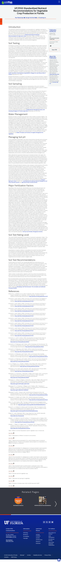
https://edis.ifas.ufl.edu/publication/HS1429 (20, 428)
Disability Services (37, 555)
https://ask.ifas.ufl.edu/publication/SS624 (19, 361)
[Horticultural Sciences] (18, 500)
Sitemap (22, 555)
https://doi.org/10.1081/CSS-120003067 (19, 390)
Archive (29, 555)
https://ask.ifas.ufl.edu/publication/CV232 (24, 330)
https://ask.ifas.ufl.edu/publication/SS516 (19, 342)
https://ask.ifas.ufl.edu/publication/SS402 (38, 395)
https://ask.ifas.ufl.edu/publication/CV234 (24, 321)
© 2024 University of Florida (10, 555)
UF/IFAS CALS (39, 539)
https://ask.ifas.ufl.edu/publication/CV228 (24, 301)
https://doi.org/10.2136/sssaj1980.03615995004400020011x (32, 404)
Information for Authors (52, 533)
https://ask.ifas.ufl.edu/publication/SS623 (24, 351)
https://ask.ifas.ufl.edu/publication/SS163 (38, 399)
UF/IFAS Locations (38, 535)
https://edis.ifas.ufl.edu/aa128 (17, 416)
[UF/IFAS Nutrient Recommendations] (43, 500)
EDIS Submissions (51, 536)
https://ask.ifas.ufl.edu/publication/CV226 (24, 311)
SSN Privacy (14, 557)
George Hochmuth (30, 17)
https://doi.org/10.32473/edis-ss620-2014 (19, 383)
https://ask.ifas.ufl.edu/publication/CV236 (24, 335)
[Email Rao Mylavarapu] (24, 17)
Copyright (25, 538)
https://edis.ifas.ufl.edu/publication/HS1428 (24, 422)
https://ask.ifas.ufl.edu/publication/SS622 (34, 346)
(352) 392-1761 (9, 541)
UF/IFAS (38, 537)
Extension (38, 543)
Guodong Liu (42, 17)
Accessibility (26, 536)
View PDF (54, 50)
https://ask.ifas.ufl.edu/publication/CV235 (24, 325)
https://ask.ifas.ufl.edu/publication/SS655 (24, 371)
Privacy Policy (48, 555)
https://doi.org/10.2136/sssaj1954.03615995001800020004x (24, 411)
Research (38, 541)
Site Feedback (9, 540)
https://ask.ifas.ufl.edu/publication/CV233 (24, 316)
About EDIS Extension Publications (51, 544)
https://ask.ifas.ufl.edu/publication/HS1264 (29, 366)
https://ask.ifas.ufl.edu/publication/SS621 (38, 356)
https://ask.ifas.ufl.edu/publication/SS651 (19, 377)
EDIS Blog (25, 532)
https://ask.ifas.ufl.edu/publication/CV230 (24, 306)
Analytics (6, 557)
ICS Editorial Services (51, 539)
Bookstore (25, 534)
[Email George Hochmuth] (36, 17)
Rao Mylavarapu (19, 17)
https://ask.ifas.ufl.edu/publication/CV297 (38, 296)
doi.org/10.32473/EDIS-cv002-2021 (54, 39)
